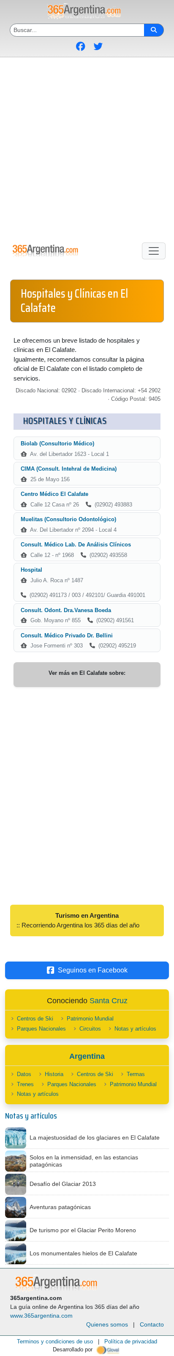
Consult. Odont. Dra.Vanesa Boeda (66, 610)
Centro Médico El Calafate (54, 494)
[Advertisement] (87, 148)
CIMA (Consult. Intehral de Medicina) (69, 469)
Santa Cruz (109, 1000)
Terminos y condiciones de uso (55, 1341)
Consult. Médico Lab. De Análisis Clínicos (76, 544)
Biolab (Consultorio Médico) (57, 443)
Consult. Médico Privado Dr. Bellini (67, 635)
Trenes (25, 1084)
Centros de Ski (35, 1018)
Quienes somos (107, 1324)
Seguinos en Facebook (93, 970)
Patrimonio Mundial (90, 1018)
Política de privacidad (130, 1341)
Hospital (31, 570)
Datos (24, 1074)
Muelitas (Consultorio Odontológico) (68, 519)
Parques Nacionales (41, 1029)
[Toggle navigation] (154, 250)
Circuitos (90, 1029)
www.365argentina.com (41, 1315)
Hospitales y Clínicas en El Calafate (74, 300)
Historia (54, 1074)
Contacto (152, 1324)
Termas (136, 1074)
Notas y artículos (135, 1029)
